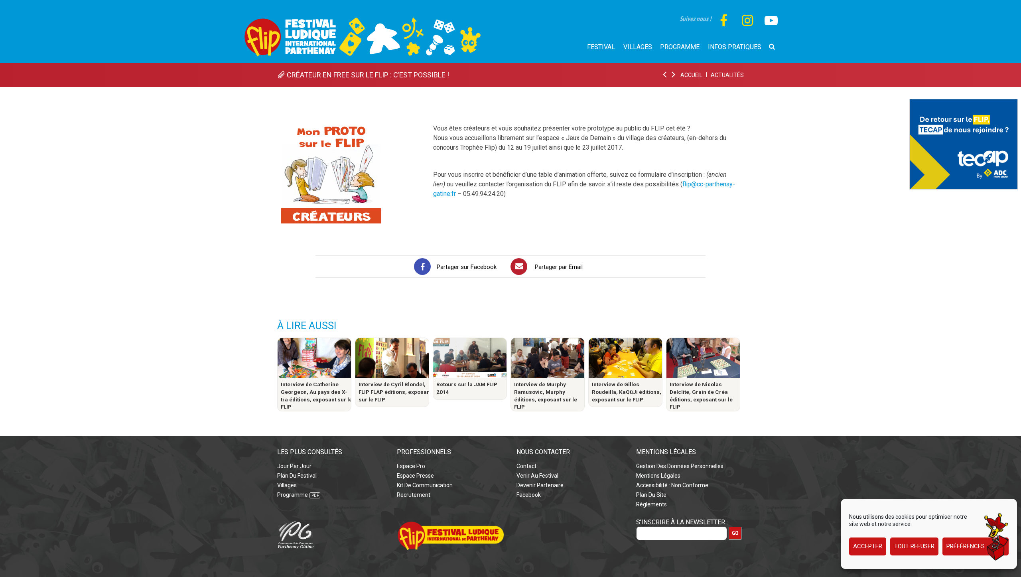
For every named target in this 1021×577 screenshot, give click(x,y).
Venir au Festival (537, 475)
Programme (292, 495)
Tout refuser (914, 546)
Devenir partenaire (540, 485)
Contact (526, 466)
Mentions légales (658, 475)
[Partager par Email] (518, 266)
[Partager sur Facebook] (422, 266)
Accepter (867, 546)
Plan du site (651, 495)
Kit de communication (425, 485)
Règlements (651, 504)
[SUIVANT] (674, 75)
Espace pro (411, 466)
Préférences (965, 546)
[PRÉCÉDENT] (665, 75)
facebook (528, 495)
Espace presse (415, 475)
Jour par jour (294, 466)
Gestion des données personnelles (679, 466)
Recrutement (413, 495)
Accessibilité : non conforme (672, 485)
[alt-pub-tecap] (963, 103)
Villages (287, 485)
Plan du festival (297, 475)
